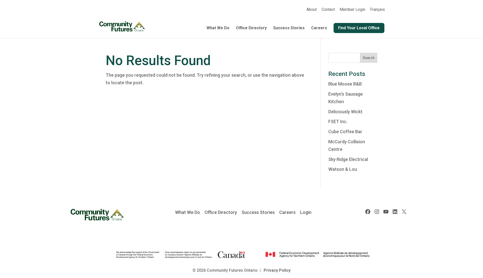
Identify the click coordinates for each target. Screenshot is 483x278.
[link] (377, 11)
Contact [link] (328, 10)
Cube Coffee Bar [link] (345, 131)
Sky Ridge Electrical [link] (348, 159)
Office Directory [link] (251, 28)
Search (369, 58)
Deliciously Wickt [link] (345, 111)
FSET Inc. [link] (337, 121)
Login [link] (305, 212)
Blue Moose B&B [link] (345, 84)
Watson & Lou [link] (342, 169)
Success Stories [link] (289, 28)
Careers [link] (319, 28)
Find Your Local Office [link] (359, 27)
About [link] (311, 10)
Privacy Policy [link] (277, 270)
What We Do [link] (218, 28)
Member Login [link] (352, 10)
